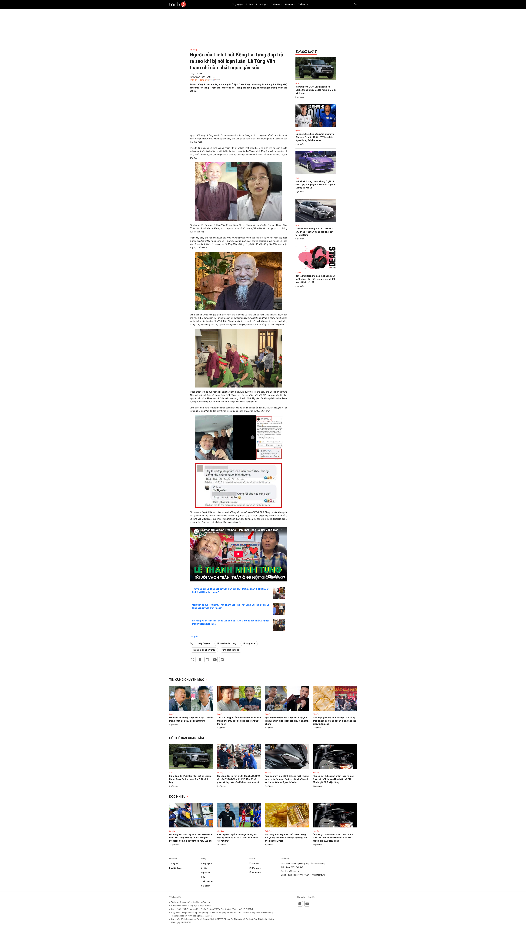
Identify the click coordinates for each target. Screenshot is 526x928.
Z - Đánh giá (261, 4)
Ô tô (297, 83)
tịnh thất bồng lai (230, 650)
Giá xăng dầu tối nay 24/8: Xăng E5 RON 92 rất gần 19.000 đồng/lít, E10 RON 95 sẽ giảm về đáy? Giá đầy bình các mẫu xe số (238, 779)
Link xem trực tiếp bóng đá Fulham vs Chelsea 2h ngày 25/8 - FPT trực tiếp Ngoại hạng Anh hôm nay (314, 137)
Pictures (256, 868)
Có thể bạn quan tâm (187, 738)
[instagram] (207, 659)
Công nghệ (236, 4)
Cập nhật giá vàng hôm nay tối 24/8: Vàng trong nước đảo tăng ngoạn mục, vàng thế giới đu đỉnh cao (334, 720)
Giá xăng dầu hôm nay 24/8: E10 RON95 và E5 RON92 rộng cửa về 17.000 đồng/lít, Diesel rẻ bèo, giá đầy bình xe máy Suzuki (190, 837)
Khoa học (289, 4)
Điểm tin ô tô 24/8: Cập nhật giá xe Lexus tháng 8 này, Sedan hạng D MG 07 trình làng (315, 89)
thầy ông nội (204, 643)
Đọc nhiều (177, 796)
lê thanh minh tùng (226, 643)
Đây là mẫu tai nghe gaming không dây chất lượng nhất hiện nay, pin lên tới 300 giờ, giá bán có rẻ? (315, 279)
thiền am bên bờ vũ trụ (204, 650)
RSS (203, 877)
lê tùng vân (249, 643)
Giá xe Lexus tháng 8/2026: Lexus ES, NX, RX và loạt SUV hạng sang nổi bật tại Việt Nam (314, 231)
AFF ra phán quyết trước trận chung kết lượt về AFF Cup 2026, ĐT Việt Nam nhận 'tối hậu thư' (237, 837)
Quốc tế (298, 131)
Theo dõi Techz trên (199, 79)
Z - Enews (275, 4)
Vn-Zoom (205, 886)
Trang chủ (174, 863)
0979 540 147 (297, 867)
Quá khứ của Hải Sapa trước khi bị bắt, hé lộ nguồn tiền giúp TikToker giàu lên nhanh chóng (286, 720)
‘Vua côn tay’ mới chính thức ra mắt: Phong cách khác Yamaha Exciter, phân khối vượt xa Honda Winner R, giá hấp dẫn (287, 779)
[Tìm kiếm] (354, 4)
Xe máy (220, 773)
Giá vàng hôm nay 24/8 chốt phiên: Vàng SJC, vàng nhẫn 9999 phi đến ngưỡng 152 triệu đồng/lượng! (286, 837)
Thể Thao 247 (208, 881)
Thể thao (302, 4)
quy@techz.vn (293, 871)
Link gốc (194, 636)
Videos (255, 863)
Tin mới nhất (306, 52)
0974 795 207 (304, 875)
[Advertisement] (238, 114)
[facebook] (200, 659)
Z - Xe (248, 4)
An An (199, 73)
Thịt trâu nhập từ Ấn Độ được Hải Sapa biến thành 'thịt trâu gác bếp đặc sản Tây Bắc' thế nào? (239, 720)
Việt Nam (220, 831)
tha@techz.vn (318, 875)
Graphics (256, 872)
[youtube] (215, 659)
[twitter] (192, 659)
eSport (298, 272)
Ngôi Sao (205, 872)
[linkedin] (222, 659)
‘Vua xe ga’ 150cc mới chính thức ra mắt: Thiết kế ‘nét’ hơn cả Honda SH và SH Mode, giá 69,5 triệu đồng (333, 779)
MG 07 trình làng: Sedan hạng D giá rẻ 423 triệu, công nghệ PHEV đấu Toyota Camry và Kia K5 (315, 184)
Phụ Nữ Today (176, 868)
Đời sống (193, 50)
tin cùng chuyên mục (187, 680)
